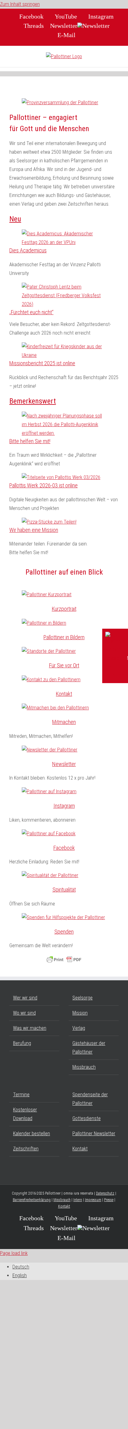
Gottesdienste (86, 1118)
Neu (15, 219)
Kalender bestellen (31, 1133)
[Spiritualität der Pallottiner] (50, 875)
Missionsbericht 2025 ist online (42, 363)
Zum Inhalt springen (20, 4)
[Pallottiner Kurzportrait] (46, 594)
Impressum (93, 1200)
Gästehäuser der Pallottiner (88, 1047)
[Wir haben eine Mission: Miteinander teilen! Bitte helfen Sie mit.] (49, 522)
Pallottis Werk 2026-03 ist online (43, 485)
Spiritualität (64, 889)
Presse (108, 1200)
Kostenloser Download (25, 1114)
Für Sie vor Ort (64, 665)
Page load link (14, 1253)
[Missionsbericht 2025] (64, 355)
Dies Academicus (28, 250)
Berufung (22, 1043)
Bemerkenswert (32, 401)
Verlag (78, 1028)
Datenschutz (105, 1193)
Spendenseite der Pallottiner (90, 1099)
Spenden (64, 931)
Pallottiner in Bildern (64, 637)
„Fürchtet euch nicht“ (31, 312)
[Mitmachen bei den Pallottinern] (55, 708)
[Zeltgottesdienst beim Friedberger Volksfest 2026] (64, 304)
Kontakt (64, 694)
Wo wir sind (24, 1013)
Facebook (64, 848)
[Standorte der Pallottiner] (49, 651)
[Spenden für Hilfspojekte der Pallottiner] (63, 917)
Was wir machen (29, 1028)
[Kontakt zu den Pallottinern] (51, 679)
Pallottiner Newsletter (93, 1133)
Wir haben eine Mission (33, 530)
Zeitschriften (26, 1149)
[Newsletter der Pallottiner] (49, 750)
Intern (77, 1200)
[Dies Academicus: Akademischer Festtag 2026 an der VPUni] (64, 242)
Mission (80, 1013)
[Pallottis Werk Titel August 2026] (61, 477)
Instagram (64, 805)
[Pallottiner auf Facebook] (48, 833)
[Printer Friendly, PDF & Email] (64, 959)
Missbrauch (84, 1067)
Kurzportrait (64, 608)
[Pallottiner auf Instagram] (49, 791)
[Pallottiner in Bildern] (44, 623)
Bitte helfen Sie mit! (29, 441)
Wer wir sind (25, 998)
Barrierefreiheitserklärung (32, 1200)
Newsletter (64, 764)
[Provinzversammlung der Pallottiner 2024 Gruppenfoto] (60, 102)
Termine (21, 1094)
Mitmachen (64, 722)
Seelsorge (82, 998)
